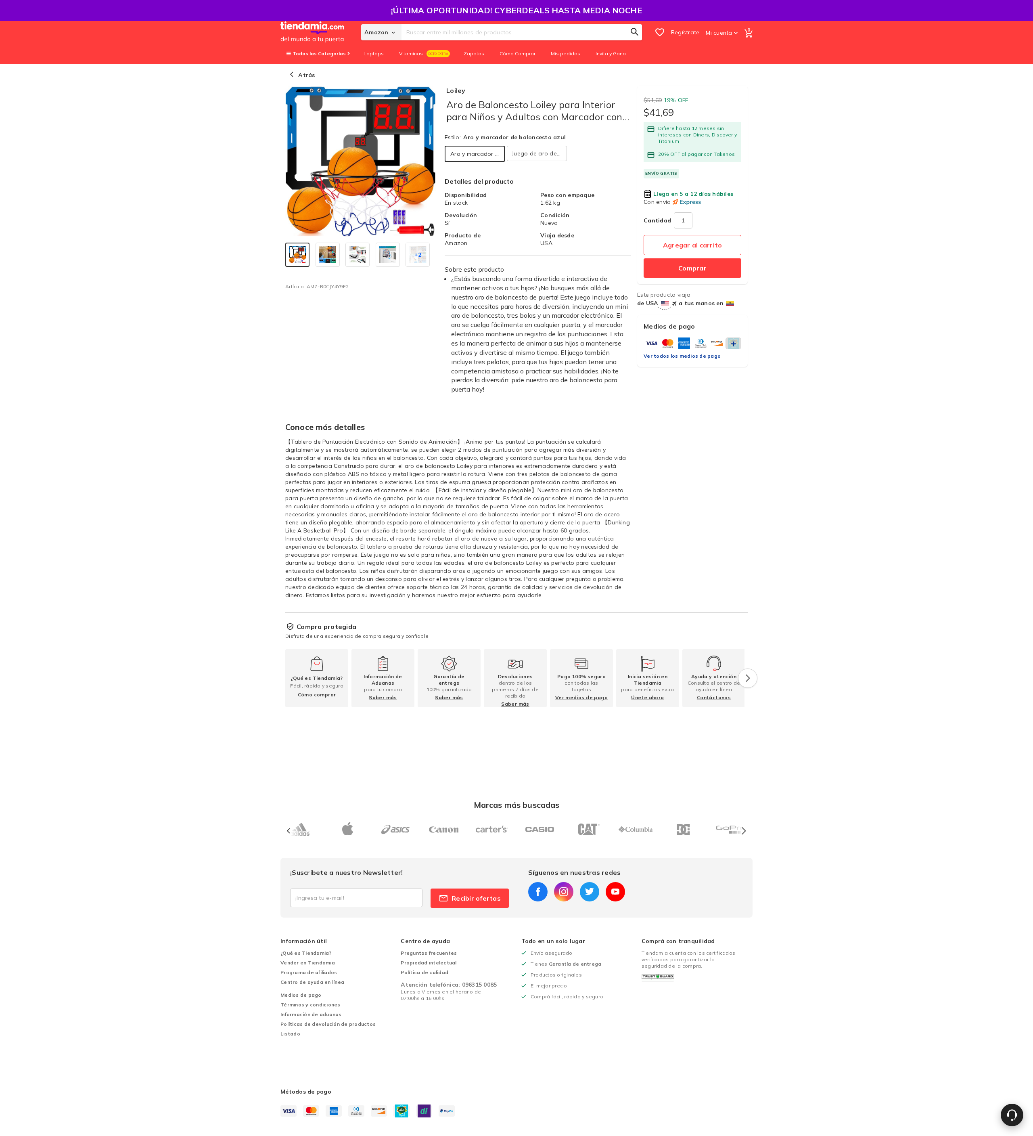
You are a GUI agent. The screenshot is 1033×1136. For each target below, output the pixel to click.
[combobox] (521, 32)
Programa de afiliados (308, 972)
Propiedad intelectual (428, 963)
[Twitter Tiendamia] (589, 891)
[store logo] (320, 32)
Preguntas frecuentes (429, 953)
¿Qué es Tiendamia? (306, 953)
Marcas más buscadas (517, 805)
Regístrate (685, 32)
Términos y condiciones (310, 1005)
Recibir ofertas (476, 898)
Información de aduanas (311, 1014)
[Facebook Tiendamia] (538, 891)
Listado (290, 1034)
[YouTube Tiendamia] (615, 891)
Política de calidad (424, 972)
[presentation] (747, 678)
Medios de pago (301, 995)
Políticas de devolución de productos (328, 1024)
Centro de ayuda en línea (312, 982)
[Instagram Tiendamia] (563, 891)
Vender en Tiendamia (307, 963)
